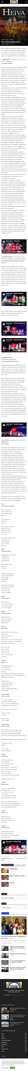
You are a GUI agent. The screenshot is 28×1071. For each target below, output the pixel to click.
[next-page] (5, 890)
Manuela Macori (5, 44)
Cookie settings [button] (5, 1067)
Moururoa (10, 498)
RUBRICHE (7, 5)
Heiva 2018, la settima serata (6, 859)
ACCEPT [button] (12, 1067)
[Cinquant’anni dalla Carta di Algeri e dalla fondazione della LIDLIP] (5, 969)
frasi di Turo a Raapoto (19, 468)
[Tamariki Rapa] (5, 870)
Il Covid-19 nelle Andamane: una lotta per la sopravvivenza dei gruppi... (17, 1017)
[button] (2, 2)
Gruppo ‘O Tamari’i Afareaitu (17, 876)
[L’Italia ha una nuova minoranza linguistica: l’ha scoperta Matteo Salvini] (5, 948)
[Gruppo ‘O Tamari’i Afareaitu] (5, 877)
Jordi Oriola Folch (4, 938)
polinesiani (11, 39)
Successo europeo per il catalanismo (13, 936)
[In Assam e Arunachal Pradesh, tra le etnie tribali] (5, 1010)
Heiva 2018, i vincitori (22, 858)
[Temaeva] (5, 884)
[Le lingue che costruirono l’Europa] (5, 955)
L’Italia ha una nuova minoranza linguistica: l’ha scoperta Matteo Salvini (17, 948)
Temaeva (11, 882)
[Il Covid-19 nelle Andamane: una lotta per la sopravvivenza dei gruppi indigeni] (5, 1016)
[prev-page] (2, 890)
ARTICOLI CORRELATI (7, 865)
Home (2, 5)
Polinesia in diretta (13, 5)
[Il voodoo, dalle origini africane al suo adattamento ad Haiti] (5, 962)
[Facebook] (14, 999)
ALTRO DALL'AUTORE (20, 865)
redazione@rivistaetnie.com (17, 995)
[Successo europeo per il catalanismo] (14, 925)
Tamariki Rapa (13, 869)
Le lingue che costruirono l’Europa (18, 953)
